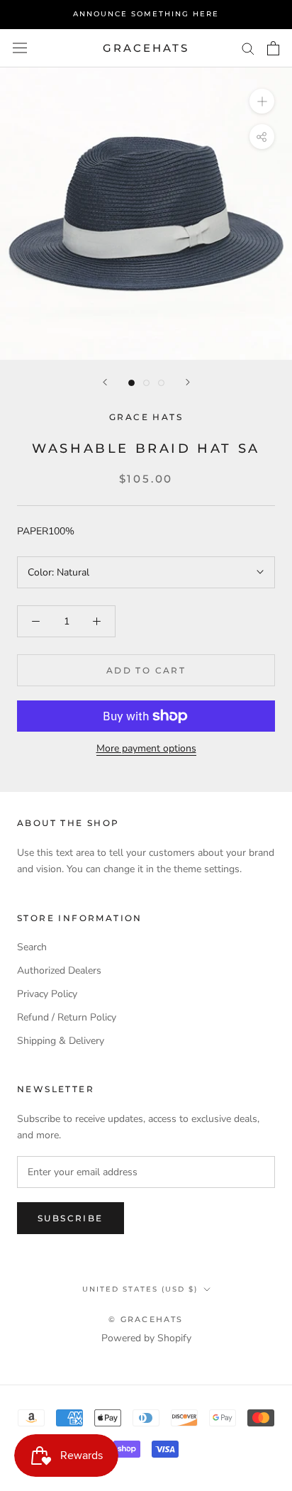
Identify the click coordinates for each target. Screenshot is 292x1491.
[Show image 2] (146, 383)
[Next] (188, 382)
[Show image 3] (161, 383)
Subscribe (70, 1218)
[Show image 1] (131, 383)
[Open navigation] (20, 48)
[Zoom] (261, 101)
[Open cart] (273, 48)
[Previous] (105, 382)
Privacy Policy (47, 994)
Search (32, 947)
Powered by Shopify (146, 1338)
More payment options (146, 748)
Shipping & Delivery (60, 1040)
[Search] (248, 48)
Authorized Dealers (59, 970)
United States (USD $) (140, 1289)
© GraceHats (145, 1319)
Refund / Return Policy (66, 1017)
